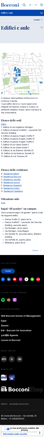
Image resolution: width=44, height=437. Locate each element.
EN (30, 5)
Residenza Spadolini (12, 185)
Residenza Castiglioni (13, 191)
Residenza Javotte (12, 179)
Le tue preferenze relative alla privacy (24, 429)
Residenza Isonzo (11, 182)
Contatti (37, 20)
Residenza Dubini (11, 188)
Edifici (3, 124)
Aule (3, 203)
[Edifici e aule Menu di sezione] (41, 13)
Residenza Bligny (11, 174)
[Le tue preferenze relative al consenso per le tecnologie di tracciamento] (39, 432)
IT (36, 5)
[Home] (10, 5)
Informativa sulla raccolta (15, 434)
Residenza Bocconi (12, 176)
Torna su (35, 250)
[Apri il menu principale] (41, 5)
